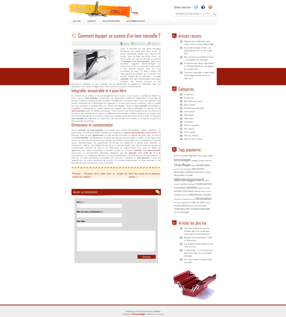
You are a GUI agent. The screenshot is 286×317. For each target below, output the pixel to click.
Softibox (157, 311)
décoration (198, 168)
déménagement (189, 179)
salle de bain (198, 202)
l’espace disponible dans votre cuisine (140, 132)
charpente (208, 160)
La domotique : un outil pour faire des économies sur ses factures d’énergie (198, 253)
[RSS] (210, 7)
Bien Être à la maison (193, 101)
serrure (207, 202)
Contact (91, 21)
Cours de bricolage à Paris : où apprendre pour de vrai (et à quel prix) (198, 50)
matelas (177, 194)
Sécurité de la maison (193, 138)
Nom (80, 202)
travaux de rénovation (197, 205)
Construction (189, 111)
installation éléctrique (187, 184)
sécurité (177, 205)
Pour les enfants (191, 135)
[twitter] (196, 7)
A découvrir (154, 43)
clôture (193, 165)
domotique (187, 169)
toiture (184, 205)
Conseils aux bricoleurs (194, 108)
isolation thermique (183, 190)
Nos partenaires (111, 21)
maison (197, 191)
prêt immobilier (204, 194)
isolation (192, 187)
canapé (194, 160)
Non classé (189, 128)
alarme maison (202, 156)
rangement (178, 199)
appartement (98, 135)
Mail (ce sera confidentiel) (90, 211)
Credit (176, 169)
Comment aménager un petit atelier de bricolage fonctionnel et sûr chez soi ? (199, 75)
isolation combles (204, 188)
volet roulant (191, 208)
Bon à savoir (189, 104)
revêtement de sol (188, 199)
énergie (185, 212)
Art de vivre (189, 97)
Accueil (77, 21)
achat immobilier (181, 155)
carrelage (200, 160)
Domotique (188, 114)
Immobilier (188, 121)
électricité (177, 212)
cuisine (181, 169)
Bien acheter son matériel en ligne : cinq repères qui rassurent (198, 58)
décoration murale (183, 175)
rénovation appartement (182, 202)
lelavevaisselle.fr (79, 110)
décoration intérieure (184, 171)
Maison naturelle (191, 125)
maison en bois (206, 191)
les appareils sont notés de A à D (142, 152)
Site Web (81, 221)
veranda (179, 208)
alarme (193, 155)
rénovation (203, 198)
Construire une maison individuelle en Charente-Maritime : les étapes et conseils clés (199, 66)
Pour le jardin (189, 132)
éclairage (204, 208)
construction (203, 165)
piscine (193, 194)
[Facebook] (203, 7)
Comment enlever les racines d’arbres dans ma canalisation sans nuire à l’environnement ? (197, 231)
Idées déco (189, 118)
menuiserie (185, 195)
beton (210, 155)
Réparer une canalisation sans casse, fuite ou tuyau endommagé (198, 42)
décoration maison (204, 172)
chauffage (182, 164)
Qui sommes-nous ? (135, 21)
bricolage (182, 159)
